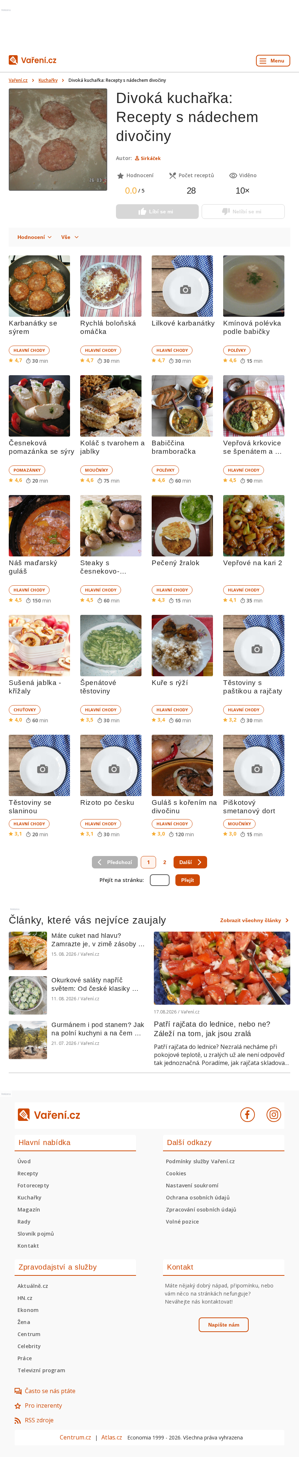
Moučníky (96, 470)
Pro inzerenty (43, 1405)
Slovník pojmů (36, 1233)
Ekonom (28, 1309)
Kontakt (28, 1245)
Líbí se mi (161, 211)
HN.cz (25, 1297)
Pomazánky (26, 470)
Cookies (176, 1173)
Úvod (24, 1161)
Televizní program (41, 1370)
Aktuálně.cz (33, 1285)
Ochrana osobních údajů (198, 1197)
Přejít (187, 880)
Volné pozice (182, 1221)
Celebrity (29, 1346)
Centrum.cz (75, 1437)
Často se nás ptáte (50, 1391)
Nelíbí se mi (247, 211)
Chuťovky (24, 709)
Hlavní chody (29, 350)
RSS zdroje (39, 1420)
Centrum (29, 1334)
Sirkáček (151, 158)
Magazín (29, 1209)
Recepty (28, 1173)
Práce (25, 1358)
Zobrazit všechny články (250, 920)
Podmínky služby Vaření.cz (200, 1161)
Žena (24, 1322)
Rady (24, 1221)
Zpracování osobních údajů (201, 1209)
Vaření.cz (18, 80)
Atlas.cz (111, 1437)
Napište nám (223, 1325)
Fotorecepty (33, 1185)
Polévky (237, 350)
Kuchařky (48, 80)
